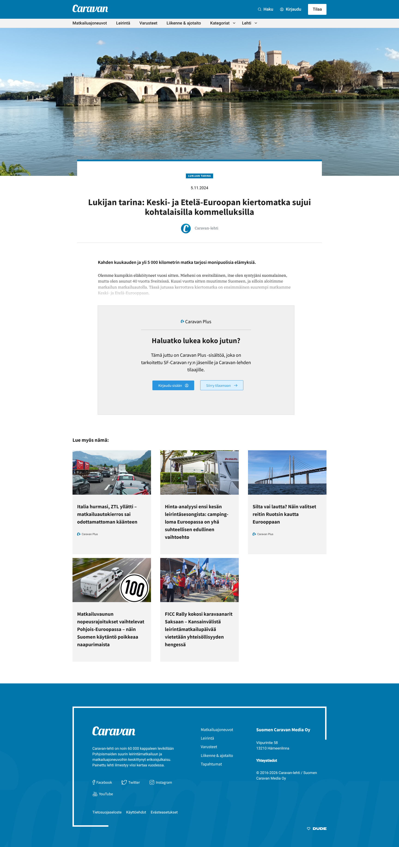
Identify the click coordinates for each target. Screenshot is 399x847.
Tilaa (317, 9)
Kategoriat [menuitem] (220, 23)
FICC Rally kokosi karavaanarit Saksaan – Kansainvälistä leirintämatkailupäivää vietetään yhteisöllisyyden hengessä (199, 629)
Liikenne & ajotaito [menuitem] (184, 23)
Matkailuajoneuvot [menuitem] (90, 23)
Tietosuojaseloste (107, 812)
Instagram (164, 782)
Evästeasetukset (164, 812)
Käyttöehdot (136, 812)
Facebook (104, 782)
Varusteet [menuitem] (148, 23)
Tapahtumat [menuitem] (211, 764)
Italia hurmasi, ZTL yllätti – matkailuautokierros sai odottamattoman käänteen (107, 514)
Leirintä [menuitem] (123, 23)
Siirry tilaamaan (219, 385)
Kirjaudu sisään (170, 385)
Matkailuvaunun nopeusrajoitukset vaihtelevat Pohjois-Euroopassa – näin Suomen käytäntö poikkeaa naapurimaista (110, 629)
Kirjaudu (293, 9)
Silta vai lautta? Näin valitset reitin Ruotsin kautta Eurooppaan (284, 514)
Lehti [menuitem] (246, 23)
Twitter (134, 782)
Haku (268, 9)
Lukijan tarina (199, 176)
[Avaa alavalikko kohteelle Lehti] (256, 23)
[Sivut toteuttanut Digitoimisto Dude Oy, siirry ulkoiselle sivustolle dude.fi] (316, 829)
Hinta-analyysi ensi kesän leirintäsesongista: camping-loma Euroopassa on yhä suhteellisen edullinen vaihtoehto (196, 521)
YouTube (106, 793)
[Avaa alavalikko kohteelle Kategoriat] (234, 23)
